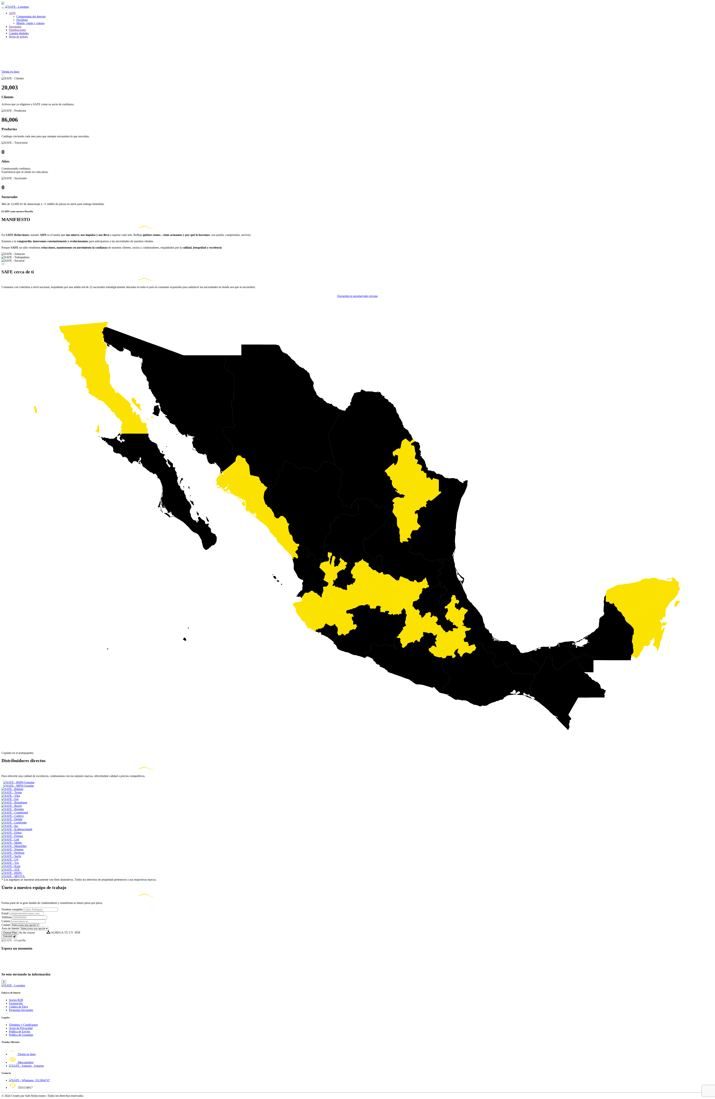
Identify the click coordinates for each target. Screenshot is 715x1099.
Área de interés (10, 928)
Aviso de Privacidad (21, 1028)
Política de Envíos (19, 1031)
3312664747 (42, 1080)
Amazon (38, 1065)
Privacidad (7, 939)
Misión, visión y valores (30, 23)
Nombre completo (12, 909)
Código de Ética (18, 1006)
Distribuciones (17, 29)
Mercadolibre (25, 1062)
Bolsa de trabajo (18, 36)
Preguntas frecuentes (21, 1010)
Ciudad (5, 924)
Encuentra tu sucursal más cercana (357, 296)
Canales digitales (19, 33)
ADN (12, 13)
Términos (18, 939)
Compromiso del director (31, 16)
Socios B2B (16, 1000)
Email (4, 913)
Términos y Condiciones (23, 1024)
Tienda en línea (26, 1054)
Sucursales (15, 26)
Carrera (5, 921)
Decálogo (22, 19)
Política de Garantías (21, 1034)
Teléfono (6, 917)
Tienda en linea (10, 71)
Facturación (16, 1003)
